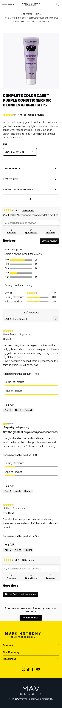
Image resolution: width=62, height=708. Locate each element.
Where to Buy (30, 617)
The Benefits (11, 168)
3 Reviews (28, 210)
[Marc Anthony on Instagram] (23, 669)
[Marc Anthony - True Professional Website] (31, 5)
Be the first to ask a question (20, 594)
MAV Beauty (16, 699)
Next (37, 14)
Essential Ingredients (18, 189)
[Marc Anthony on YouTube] (38, 669)
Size (5, 143)
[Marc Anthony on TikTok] (28, 669)
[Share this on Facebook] (30, 199)
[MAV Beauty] (31, 690)
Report (28, 410)
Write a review (36, 115)
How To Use (10, 179)
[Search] (57, 5)
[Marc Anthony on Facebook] (33, 669)
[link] (15, 115)
